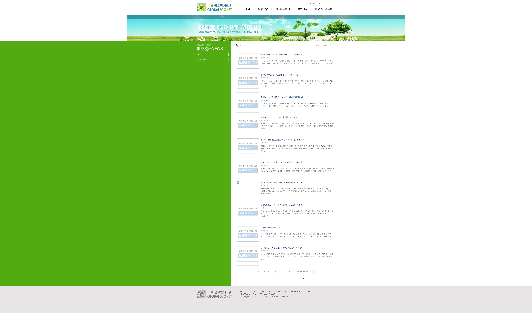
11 (280, 272)
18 (301, 272)
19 (304, 272)
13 (286, 272)
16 (295, 272)
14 (289, 272)
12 (283, 272)
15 (292, 272)
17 (298, 272)
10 (277, 272)
